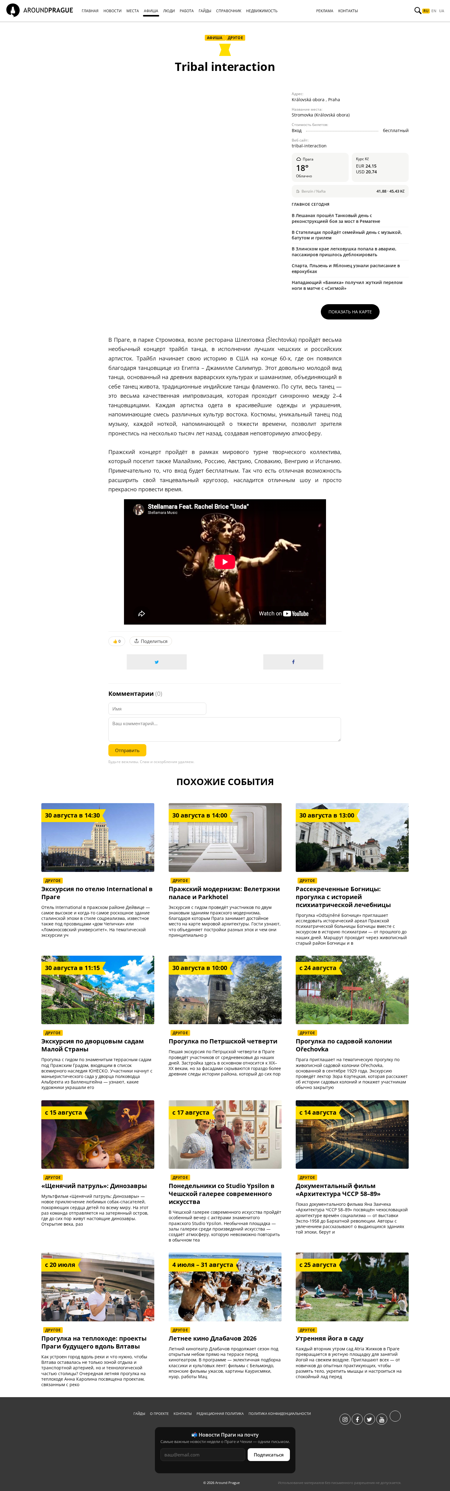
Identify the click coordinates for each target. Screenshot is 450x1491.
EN (433, 11)
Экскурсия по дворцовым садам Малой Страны (92, 1045)
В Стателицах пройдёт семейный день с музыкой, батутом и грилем (347, 235)
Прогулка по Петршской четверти (223, 1041)
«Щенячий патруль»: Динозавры (94, 1186)
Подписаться (269, 1455)
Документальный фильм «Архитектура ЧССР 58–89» (338, 1190)
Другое (235, 37)
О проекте (159, 1413)
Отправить (127, 750)
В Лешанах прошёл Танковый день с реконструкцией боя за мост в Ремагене (336, 218)
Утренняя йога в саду (329, 1338)
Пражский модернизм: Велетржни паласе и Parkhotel (224, 893)
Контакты (183, 1413)
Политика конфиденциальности (280, 1413)
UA (441, 11)
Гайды (139, 1413)
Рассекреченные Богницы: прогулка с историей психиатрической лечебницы (343, 897)
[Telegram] (395, 1419)
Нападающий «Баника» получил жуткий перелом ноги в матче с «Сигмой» (347, 285)
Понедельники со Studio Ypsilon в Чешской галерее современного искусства (222, 1194)
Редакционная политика (220, 1413)
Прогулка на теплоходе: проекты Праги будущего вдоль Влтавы (94, 1342)
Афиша (215, 37)
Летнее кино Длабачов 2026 (213, 1338)
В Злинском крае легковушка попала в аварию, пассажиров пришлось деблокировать (344, 251)
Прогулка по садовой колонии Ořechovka (344, 1045)
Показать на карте (350, 312)
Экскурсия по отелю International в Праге (97, 893)
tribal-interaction (309, 146)
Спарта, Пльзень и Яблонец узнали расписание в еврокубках (346, 268)
